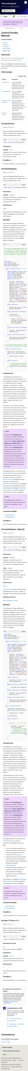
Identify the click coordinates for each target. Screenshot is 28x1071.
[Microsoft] (14, 16)
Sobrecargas (5, 44)
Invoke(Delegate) (6, 48)
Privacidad (3, 1062)
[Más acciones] (25, 28)
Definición (4, 42)
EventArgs (15, 874)
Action (11, 150)
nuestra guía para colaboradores (10, 1002)
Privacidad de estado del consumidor (10, 1064)
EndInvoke (7, 443)
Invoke (11, 405)
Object (5, 208)
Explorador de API (9, 28)
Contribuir (21, 1060)
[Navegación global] (1, 16)
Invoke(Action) (5, 46)
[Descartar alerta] (25, 2)
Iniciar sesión (23, 16)
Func (10, 956)
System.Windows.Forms (18, 58)
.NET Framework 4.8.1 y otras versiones (15, 524)
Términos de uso (5, 1066)
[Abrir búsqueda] (18, 16)
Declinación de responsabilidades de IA (11, 1058)
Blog (14, 1060)
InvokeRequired (17, 434)
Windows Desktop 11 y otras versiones (15, 164)
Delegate (11, 195)
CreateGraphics (16, 443)
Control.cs (11, 127)
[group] (15, 308)
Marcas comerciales (16, 1066)
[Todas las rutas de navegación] (2, 28)
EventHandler (6, 473)
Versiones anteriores (6, 1060)
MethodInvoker (7, 484)
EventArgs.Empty (8, 479)
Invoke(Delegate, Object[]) (10, 600)
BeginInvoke (20, 441)
